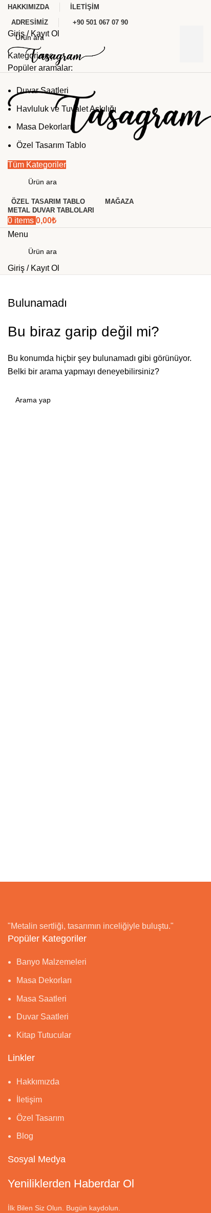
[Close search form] (13, 13)
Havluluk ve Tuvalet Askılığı (66, 108)
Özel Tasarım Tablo (51, 145)
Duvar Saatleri (42, 90)
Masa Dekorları (44, 126)
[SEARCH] (191, 44)
